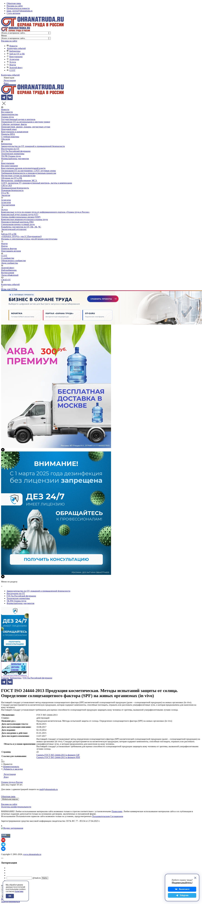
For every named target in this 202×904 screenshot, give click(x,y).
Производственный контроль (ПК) (17, 222)
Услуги (12, 62)
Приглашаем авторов (11, 251)
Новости (13, 46)
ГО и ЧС (5, 193)
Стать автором (13, 13)
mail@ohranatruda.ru (48, 789)
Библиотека (14, 51)
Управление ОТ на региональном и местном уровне (25, 122)
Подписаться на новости (18, 8)
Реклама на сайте (15, 6)
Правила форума (9, 248)
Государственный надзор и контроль (18, 119)
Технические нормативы (12, 153)
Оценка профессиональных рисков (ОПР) (20, 217)
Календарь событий (16, 48)
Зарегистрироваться (10, 901)
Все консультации (9, 166)
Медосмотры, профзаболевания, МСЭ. (19, 180)
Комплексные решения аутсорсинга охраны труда (24, 219)
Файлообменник (9, 270)
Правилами (117, 811)
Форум (12, 65)
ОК (10, 896)
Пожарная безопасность (12, 190)
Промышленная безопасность (15, 188)
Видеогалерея (7, 272)
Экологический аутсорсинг (14, 229)
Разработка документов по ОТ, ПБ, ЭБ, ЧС (21, 227)
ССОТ (12, 70)
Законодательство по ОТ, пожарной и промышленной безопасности (33, 146)
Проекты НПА (8, 134)
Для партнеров (8, 205)
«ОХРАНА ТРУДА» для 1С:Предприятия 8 (21, 236)
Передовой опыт (9, 129)
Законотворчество (9, 114)
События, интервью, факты (14, 124)
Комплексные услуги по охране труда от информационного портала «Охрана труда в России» (45, 212)
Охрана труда (7, 117)
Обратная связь (14, 3)
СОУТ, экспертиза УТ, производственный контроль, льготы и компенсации (36, 183)
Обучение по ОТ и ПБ (11, 178)
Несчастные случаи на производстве (18, 175)
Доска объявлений (9, 275)
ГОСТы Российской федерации (16, 151)
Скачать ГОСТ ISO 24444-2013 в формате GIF (58, 755)
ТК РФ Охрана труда (11, 156)
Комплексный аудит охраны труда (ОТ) (19, 214)
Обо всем (5, 139)
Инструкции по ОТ (10, 149)
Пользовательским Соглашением (107, 816)
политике (19, 891)
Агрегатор (14, 59)
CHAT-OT (6, 280)
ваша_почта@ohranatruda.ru (19, 11)
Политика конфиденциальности (16, 807)
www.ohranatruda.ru (32, 854)
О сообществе (7, 258)
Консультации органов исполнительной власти (23, 168)
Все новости (7, 112)
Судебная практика (10, 136)
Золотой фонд (15, 67)
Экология (5, 195)
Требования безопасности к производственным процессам (28, 173)
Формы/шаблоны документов (15, 158)
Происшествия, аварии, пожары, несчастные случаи (25, 127)
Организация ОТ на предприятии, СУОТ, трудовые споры (28, 170)
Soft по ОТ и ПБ (17, 54)
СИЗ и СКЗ (6, 185)
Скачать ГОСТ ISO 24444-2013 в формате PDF (58, 757)
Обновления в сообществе (13, 260)
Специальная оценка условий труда (18, 224)
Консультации (16, 56)
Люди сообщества (9, 263)
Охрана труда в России (12, 782)
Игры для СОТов (9, 289)
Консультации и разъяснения (14, 132)
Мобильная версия (10, 799)
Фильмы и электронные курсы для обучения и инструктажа (29, 239)
